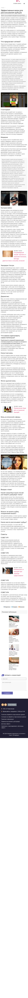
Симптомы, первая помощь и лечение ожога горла (13, 654)
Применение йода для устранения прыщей (20, 410)
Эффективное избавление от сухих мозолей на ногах (13, 625)
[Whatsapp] (2, 704)
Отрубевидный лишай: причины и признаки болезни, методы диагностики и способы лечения (14, 257)
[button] (17, 3)
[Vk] (5, 704)
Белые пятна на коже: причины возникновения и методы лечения (14, 667)
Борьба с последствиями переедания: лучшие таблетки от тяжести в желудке (14, 640)
